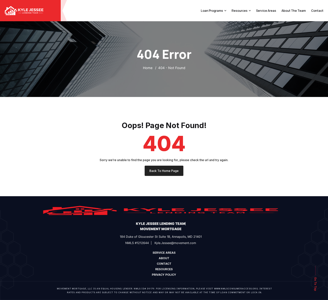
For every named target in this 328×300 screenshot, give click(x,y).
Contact (317, 11)
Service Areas (266, 11)
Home (148, 68)
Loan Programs (212, 11)
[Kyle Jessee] (24, 10)
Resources (240, 11)
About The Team (293, 11)
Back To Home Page (164, 171)
